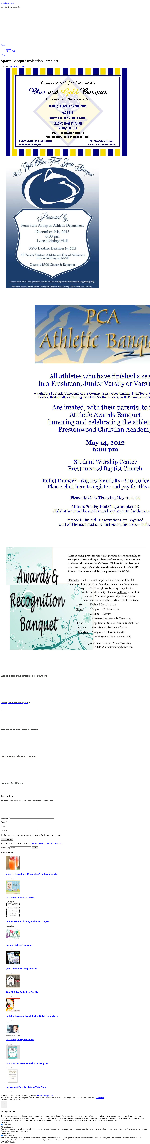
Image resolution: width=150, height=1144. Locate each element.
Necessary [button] (5, 1122)
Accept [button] (92, 1098)
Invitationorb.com (7, 3)
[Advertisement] (75, 26)
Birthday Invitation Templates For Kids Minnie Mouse (32, 1016)
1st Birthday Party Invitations (20, 1039)
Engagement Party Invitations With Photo (26, 1087)
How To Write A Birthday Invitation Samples (27, 921)
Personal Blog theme (45, 1096)
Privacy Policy (11, 51)
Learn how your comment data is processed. (46, 843)
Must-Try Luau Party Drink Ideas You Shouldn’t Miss (32, 874)
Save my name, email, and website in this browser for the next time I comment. (33, 835)
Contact (8, 49)
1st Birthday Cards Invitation (20, 897)
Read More (100, 1098)
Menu (3, 45)
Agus (30, 67)
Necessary (7, 1125)
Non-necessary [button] (6, 1133)
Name (4, 822)
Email (4, 826)
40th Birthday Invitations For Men (22, 992)
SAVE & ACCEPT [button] (8, 1142)
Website (4, 831)
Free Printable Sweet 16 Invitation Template (27, 1063)
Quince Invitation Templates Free (22, 968)
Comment (5, 818)
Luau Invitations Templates (19, 945)
